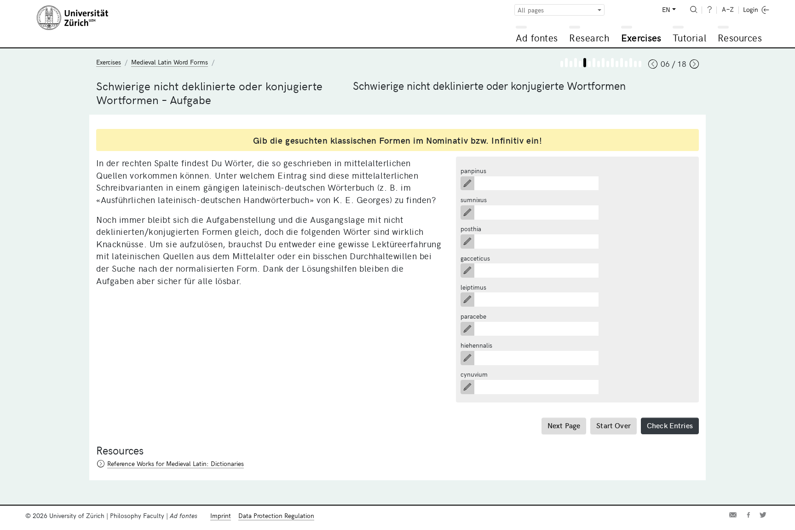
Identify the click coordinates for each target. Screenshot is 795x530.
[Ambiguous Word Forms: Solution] (626, 64)
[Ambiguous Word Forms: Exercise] (621, 62)
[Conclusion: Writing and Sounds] (640, 64)
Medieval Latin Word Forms (169, 62)
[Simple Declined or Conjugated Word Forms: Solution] (598, 64)
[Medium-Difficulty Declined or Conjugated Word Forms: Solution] (607, 64)
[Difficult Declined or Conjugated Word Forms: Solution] (617, 64)
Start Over (613, 425)
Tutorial (689, 37)
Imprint (220, 515)
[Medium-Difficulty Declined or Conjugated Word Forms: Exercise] (603, 62)
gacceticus (475, 258)
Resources (740, 37)
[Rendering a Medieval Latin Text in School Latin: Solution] (635, 64)
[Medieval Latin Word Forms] (561, 64)
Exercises (641, 37)
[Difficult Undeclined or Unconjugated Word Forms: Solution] (589, 64)
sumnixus (474, 199)
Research (589, 37)
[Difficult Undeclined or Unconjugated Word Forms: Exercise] (584, 62)
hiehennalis (476, 345)
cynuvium (474, 374)
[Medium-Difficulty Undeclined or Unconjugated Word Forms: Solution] (580, 64)
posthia (471, 228)
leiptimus (473, 287)
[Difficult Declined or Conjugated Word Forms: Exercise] (612, 62)
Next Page (563, 425)
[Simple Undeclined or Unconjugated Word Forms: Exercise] (566, 62)
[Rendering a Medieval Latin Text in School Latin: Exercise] (630, 62)
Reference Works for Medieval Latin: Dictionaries (175, 463)
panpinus (473, 170)
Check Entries (670, 425)
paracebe (473, 316)
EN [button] (666, 9)
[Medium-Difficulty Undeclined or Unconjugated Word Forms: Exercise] (575, 62)
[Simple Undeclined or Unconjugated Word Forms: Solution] (571, 64)
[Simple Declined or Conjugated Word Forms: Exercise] (594, 62)
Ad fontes (537, 37)
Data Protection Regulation (276, 515)
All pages (531, 10)
